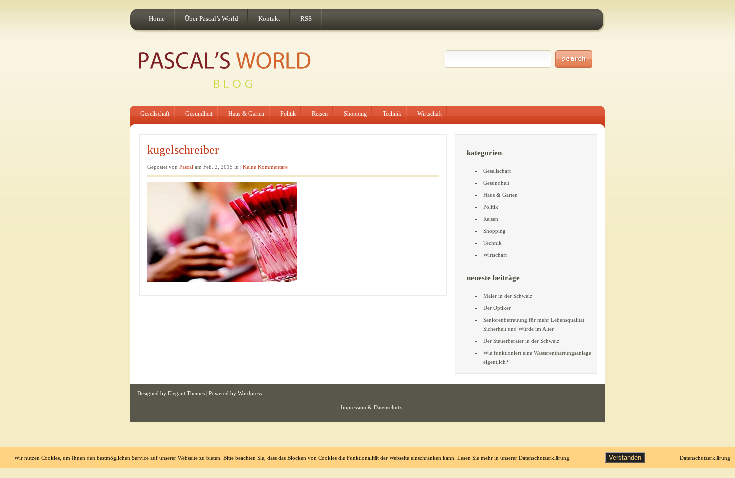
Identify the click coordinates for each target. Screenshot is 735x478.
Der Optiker (497, 308)
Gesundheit (199, 114)
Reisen (320, 114)
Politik (288, 114)
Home (157, 18)
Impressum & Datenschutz (371, 407)
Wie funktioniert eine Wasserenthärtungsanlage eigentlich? (538, 357)
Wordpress (250, 393)
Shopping (355, 114)
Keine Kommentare (265, 167)
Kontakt (269, 18)
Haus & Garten (246, 114)
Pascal (187, 167)
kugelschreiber (183, 150)
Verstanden (625, 458)
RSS (306, 18)
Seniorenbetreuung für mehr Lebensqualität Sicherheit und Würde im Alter (534, 324)
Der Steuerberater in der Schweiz (522, 341)
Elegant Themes (186, 393)
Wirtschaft (430, 114)
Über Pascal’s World (211, 18)
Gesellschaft (155, 114)
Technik (392, 114)
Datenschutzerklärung (705, 458)
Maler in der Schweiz (508, 296)
